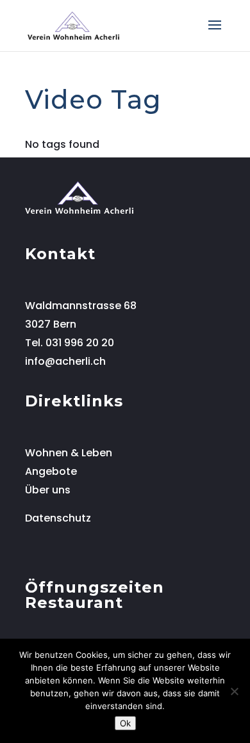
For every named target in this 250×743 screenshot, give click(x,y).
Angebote (51, 471)
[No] (234, 691)
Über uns (48, 490)
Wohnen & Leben (68, 452)
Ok (125, 723)
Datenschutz (58, 518)
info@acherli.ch (65, 361)
